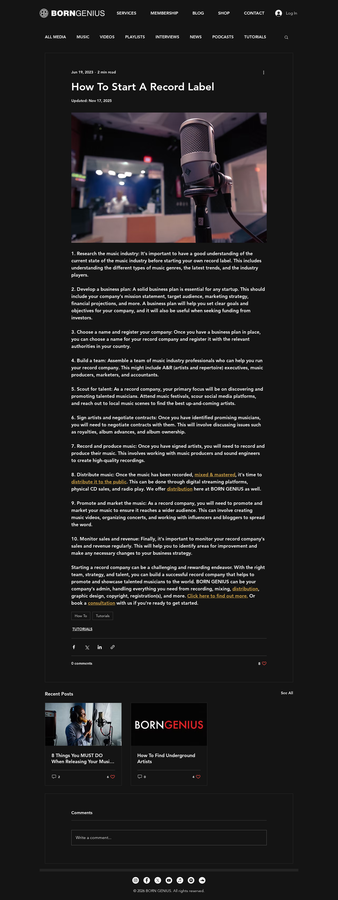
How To (81, 615)
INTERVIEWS (167, 37)
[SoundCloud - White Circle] (202, 880)
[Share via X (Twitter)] (86, 647)
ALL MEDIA (55, 37)
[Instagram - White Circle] (135, 880)
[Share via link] (112, 647)
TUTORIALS (255, 37)
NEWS (196, 37)
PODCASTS (223, 37)
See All (287, 693)
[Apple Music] (180, 880)
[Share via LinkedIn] (99, 647)
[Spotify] (191, 880)
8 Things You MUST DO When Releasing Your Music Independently (81, 758)
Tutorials (103, 615)
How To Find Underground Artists (166, 758)
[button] (286, 37)
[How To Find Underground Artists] (169, 724)
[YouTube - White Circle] (169, 880)
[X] (157, 880)
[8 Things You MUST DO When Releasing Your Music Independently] (83, 724)
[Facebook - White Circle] (146, 880)
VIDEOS (107, 37)
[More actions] (263, 72)
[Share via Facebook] (73, 647)
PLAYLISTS (135, 37)
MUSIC (83, 37)
